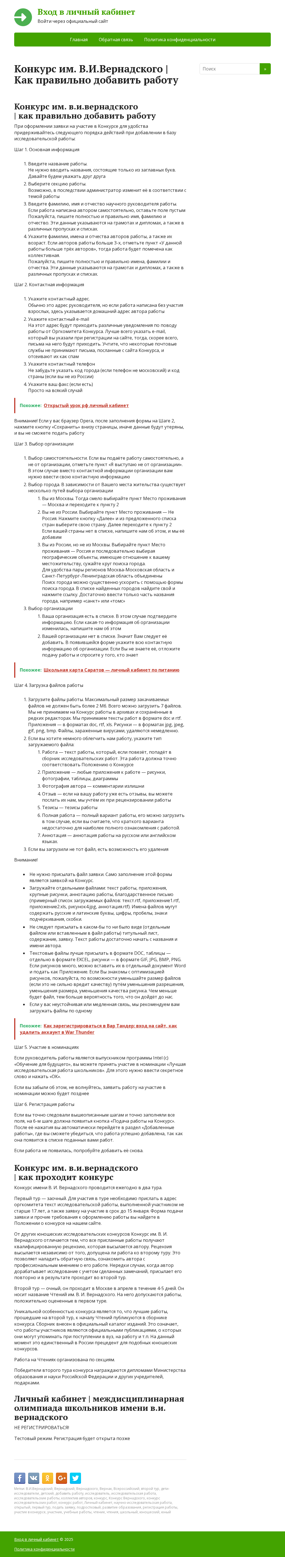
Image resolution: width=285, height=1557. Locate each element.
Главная (79, 39)
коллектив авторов (76, 1498)
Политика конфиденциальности (179, 39)
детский (47, 1493)
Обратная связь (116, 39)
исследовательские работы (37, 1498)
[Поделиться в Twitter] (75, 1478)
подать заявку (63, 1507)
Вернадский (64, 1488)
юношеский (149, 1512)
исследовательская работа (133, 1493)
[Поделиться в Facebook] (19, 1478)
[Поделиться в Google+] (61, 1478)
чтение (99, 1512)
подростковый (89, 1507)
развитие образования (121, 1507)
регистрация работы (160, 1507)
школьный (129, 1512)
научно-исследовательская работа (143, 1502)
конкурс (100, 1498)
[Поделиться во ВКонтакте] (33, 1478)
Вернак (106, 1488)
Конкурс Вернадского (127, 1498)
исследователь (97, 1493)
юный (166, 1512)
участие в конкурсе (30, 1512)
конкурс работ (70, 1502)
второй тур (150, 1488)
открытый (22, 1507)
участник (54, 1512)
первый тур (41, 1507)
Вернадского (87, 1488)
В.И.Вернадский (39, 1488)
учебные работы (78, 1512)
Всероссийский (126, 1488)
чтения (112, 1512)
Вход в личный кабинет (86, 11)
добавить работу (69, 1493)
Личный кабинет (98, 1502)
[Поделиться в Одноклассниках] (47, 1478)
